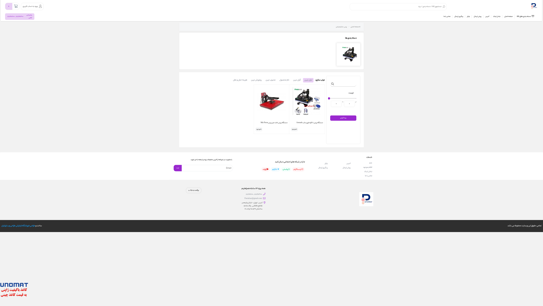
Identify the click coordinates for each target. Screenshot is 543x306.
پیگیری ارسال (458, 16)
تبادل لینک (496, 16)
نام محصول (284, 80)
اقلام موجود (367, 167)
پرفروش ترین (256, 80)
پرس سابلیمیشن (341, 27)
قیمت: (351, 93)
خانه (370, 163)
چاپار (468, 16)
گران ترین (297, 80)
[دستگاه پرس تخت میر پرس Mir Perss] (271, 103)
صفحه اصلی (508, 16)
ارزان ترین (308, 80)
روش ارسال (477, 16)
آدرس (487, 16)
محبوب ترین (271, 80)
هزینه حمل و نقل (240, 80)
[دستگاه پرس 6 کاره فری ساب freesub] (307, 103)
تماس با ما (447, 16)
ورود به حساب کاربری (30, 6)
